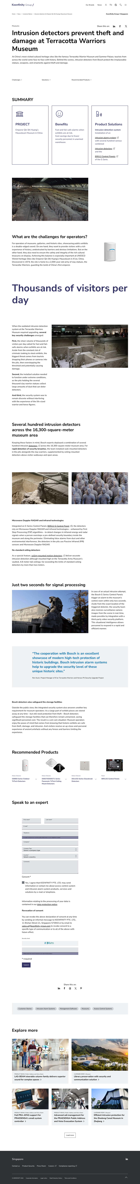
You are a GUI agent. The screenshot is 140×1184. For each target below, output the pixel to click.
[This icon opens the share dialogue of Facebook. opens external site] (120, 26)
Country (26, 855)
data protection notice (47, 904)
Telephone (26, 833)
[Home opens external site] (23, 5)
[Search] (120, 4)
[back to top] (126, 1177)
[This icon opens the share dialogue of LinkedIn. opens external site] (114, 26)
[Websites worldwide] (115, 4)
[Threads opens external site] (70, 988)
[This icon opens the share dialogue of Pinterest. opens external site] (81, 988)
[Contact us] (110, 4)
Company (26, 842)
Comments (27, 861)
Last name (49, 819)
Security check (26, 938)
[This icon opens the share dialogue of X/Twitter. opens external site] (75, 988)
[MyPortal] (105, 4)
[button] (25, 772)
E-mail (26, 826)
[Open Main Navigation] (125, 4)
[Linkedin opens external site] (126, 1159)
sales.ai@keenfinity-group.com (36, 926)
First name (27, 819)
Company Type (28, 848)
